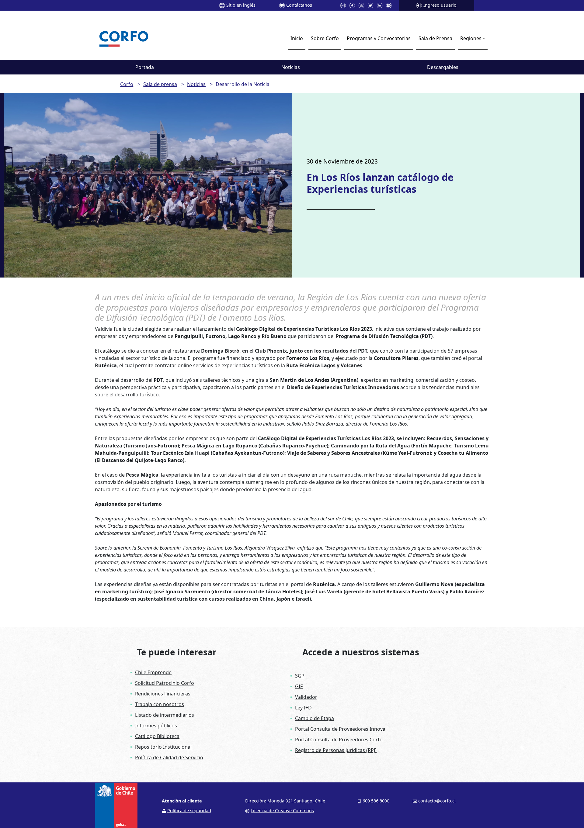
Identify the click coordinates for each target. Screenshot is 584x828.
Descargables (442, 67)
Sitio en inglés (240, 5)
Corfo (126, 84)
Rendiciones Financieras (162, 693)
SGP (299, 675)
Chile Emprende (153, 672)
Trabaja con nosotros (159, 704)
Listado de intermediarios (164, 715)
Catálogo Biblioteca (157, 736)
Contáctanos (299, 5)
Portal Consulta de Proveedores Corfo (339, 739)
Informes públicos (156, 725)
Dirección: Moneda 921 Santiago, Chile (285, 801)
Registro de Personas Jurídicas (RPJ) (336, 750)
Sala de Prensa (435, 38)
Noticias (290, 67)
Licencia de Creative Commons (282, 810)
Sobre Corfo (325, 38)
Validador (306, 697)
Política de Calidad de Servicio (169, 757)
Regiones (470, 38)
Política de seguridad (189, 810)
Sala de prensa (160, 84)
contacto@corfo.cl (437, 801)
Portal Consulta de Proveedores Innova (340, 729)
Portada (144, 67)
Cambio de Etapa (314, 718)
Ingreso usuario (440, 5)
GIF (299, 686)
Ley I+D (303, 707)
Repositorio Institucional (163, 746)
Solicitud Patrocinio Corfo (164, 683)
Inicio (296, 38)
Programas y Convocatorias (379, 38)
